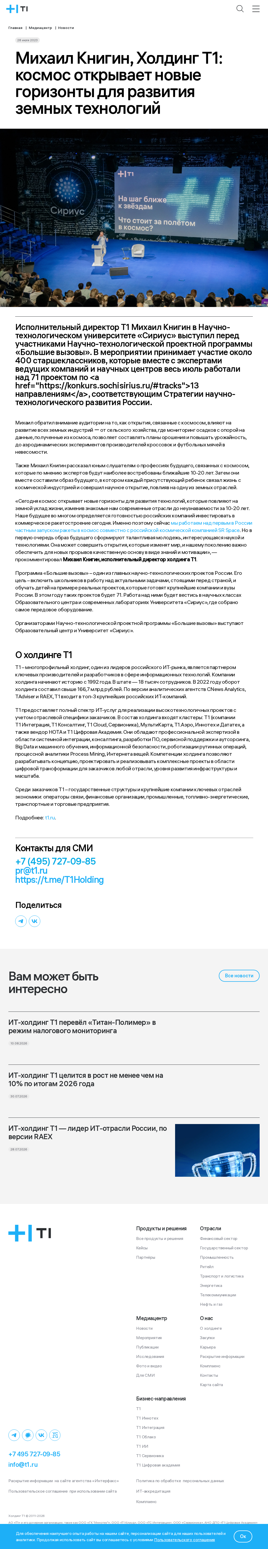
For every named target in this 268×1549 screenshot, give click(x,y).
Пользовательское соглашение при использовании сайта (62, 1491)
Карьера (208, 1347)
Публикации (147, 1347)
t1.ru (50, 817)
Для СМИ (145, 1375)
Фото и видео (149, 1365)
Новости (144, 1328)
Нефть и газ (211, 1304)
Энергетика (211, 1285)
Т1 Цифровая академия (158, 1465)
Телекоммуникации (218, 1294)
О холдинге (211, 1328)
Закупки (207, 1337)
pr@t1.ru (31, 870)
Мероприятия (149, 1337)
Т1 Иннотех (147, 1418)
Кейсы (142, 1247)
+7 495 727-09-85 (34, 1454)
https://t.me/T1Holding (59, 879)
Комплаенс (210, 1365)
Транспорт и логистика (222, 1276)
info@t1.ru (22, 1464)
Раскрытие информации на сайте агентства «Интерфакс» (63, 1480)
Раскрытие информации (222, 1356)
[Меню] (256, 9)
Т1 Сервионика (150, 1455)
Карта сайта (211, 1384)
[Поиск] (240, 9)
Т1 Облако (146, 1436)
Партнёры (145, 1257)
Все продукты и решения (159, 1238)
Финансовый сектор (218, 1238)
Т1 (138, 1408)
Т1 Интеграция (150, 1427)
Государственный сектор (224, 1247)
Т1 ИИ (142, 1446)
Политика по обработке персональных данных (180, 1480)
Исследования (150, 1356)
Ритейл (207, 1266)
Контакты (209, 1375)
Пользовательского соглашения (184, 1539)
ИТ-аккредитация (153, 1491)
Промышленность (217, 1257)
